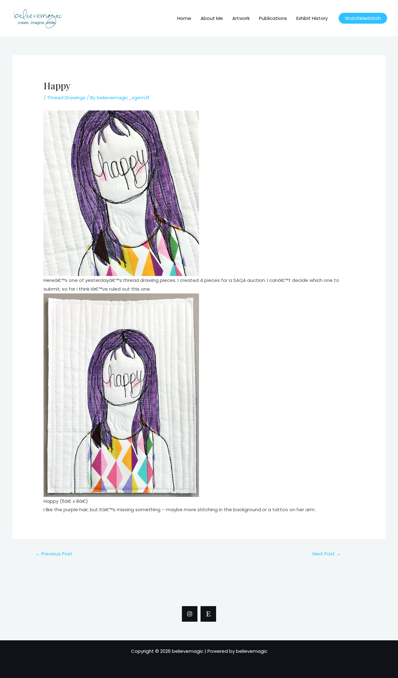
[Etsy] (208, 614)
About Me (212, 18)
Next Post (326, 553)
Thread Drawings (66, 97)
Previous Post (53, 553)
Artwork (241, 18)
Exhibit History (312, 18)
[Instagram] (189, 614)
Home (184, 18)
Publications (273, 18)
